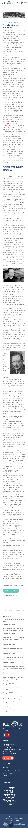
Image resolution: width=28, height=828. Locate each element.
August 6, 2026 (9, 702)
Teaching (16, 22)
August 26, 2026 (9, 633)
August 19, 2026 (9, 662)
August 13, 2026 (9, 693)
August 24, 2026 (9, 653)
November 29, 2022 (11, 595)
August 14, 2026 (9, 684)
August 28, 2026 (9, 624)
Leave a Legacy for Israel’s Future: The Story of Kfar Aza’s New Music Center (14, 668)
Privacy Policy (7, 782)
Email (4, 778)
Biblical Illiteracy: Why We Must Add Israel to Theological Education (13, 679)
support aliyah (11, 590)
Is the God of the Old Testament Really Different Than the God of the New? (13, 639)
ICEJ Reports (7, 22)
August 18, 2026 (9, 673)
